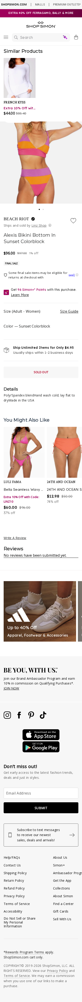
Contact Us (12, 865)
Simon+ (59, 865)
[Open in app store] (41, 739)
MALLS (40, 4)
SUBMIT (41, 808)
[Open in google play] (41, 751)
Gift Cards (60, 911)
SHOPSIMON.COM (14, 4)
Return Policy (14, 880)
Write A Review (15, 538)
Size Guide (69, 311)
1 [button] (39, 208)
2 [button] (43, 208)
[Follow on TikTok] (43, 717)
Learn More (20, 295)
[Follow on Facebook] (19, 717)
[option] (24, 471)
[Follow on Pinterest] (32, 717)
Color (27, 326)
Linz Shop (38, 225)
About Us (60, 857)
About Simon (63, 896)
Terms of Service (17, 904)
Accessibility (13, 911)
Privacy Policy (14, 896)
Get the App (62, 880)
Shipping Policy (15, 873)
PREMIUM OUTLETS (67, 4)
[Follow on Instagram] (8, 717)
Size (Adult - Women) (41, 311)
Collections (61, 888)
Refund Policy (14, 888)
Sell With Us (62, 919)
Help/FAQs (12, 857)
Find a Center (63, 904)
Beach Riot (17, 219)
